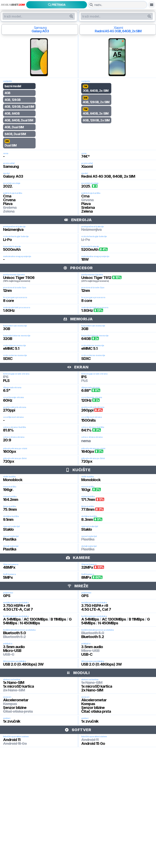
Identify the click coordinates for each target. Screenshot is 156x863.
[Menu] (151, 4)
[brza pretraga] (91, 5)
